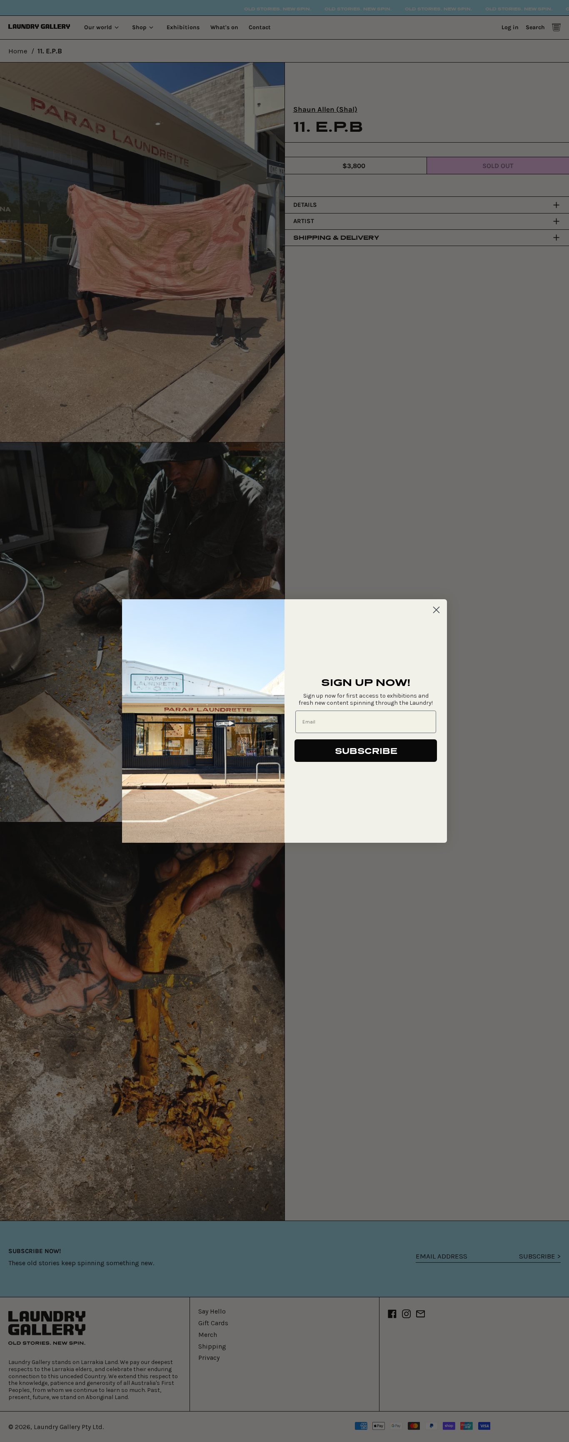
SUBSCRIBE (366, 751)
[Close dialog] (436, 610)
